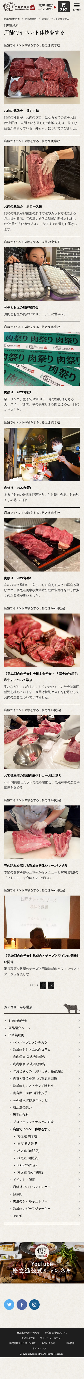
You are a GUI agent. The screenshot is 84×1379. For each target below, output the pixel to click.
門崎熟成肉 (16, 1035)
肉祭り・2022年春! (17, 578)
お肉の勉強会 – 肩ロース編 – (24, 206)
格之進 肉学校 (51, 45)
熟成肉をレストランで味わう (33, 1085)
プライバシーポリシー (51, 1338)
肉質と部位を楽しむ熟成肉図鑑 (35, 1078)
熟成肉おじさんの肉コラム (32, 1049)
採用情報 (70, 1343)
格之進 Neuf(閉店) (53, 608)
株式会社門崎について (56, 1332)
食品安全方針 (28, 1338)
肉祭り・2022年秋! (17, 392)
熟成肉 (17, 1194)
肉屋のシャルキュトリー (30, 1201)
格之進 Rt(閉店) (28, 1151)
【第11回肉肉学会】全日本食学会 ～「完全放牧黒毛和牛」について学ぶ (41, 677)
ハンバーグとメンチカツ (30, 1042)
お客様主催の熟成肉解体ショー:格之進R (32, 775)
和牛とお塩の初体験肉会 (21, 307)
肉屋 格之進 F (51, 242)
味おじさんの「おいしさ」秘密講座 (38, 1071)
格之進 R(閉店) (51, 710)
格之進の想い (22, 1107)
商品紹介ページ (19, 1028)
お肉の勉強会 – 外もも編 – (23, 110)
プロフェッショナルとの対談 (33, 1122)
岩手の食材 (21, 1114)
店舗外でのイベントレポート (33, 1187)
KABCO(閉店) (27, 1165)
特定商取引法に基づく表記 (22, 1343)
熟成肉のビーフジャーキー (32, 1208)
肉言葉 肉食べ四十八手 (30, 1093)
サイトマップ (39, 1348)
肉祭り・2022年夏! (17, 488)
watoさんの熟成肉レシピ (30, 1100)
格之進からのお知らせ (28, 1332)
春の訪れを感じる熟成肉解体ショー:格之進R (35, 865)
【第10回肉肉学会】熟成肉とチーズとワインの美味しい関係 (42, 959)
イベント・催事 (24, 1179)
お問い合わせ (48, 1343)
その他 (17, 1216)
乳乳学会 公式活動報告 (29, 1064)
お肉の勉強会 (18, 1020)
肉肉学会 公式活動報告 (29, 1057)
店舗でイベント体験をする (21, 45)
